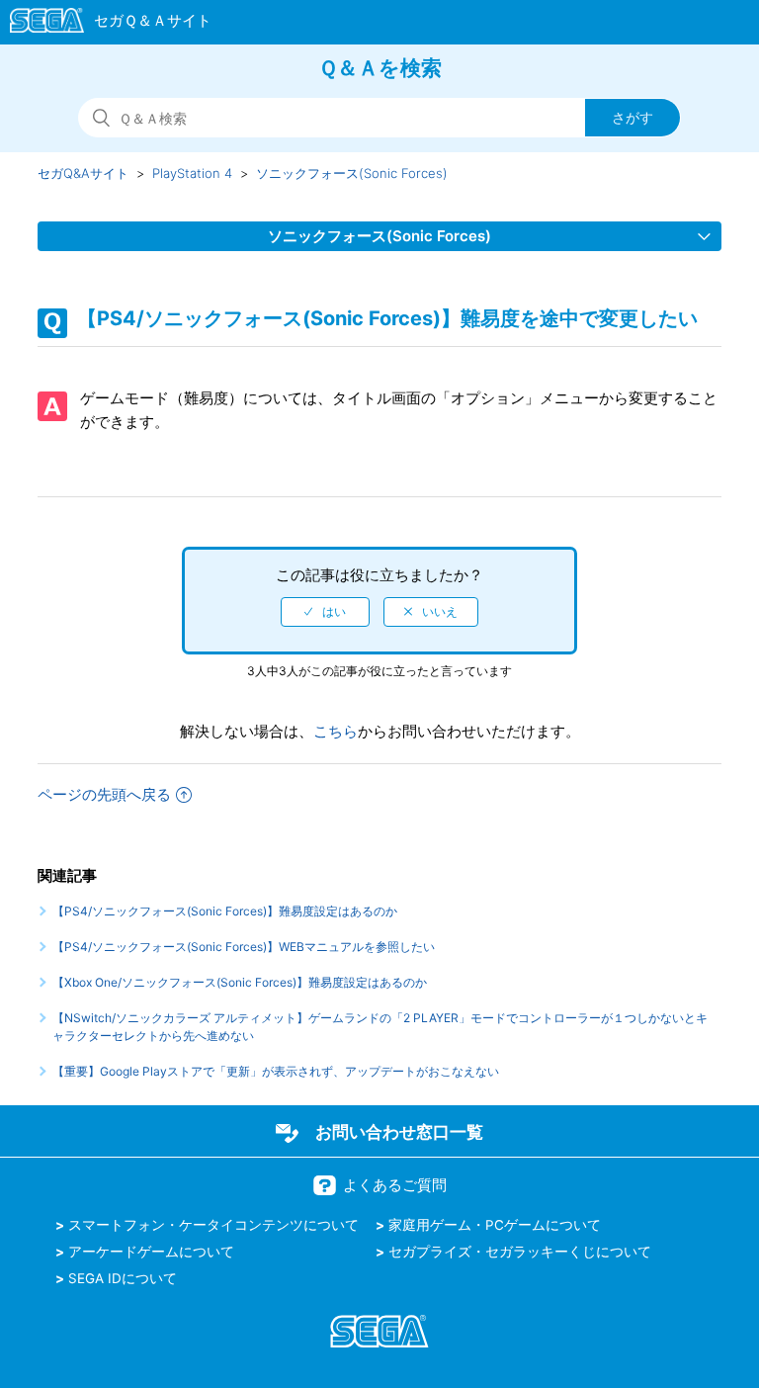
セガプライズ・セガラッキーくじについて (519, 1251)
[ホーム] (101, 24)
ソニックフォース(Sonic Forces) (352, 173)
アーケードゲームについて (151, 1251)
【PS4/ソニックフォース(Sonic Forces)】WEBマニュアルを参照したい (243, 946)
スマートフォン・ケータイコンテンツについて (213, 1225)
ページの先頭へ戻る (104, 794)
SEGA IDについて (122, 1278)
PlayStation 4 (192, 173)
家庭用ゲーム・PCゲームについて (494, 1225)
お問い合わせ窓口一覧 (399, 1132)
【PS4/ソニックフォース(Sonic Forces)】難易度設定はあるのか (224, 911)
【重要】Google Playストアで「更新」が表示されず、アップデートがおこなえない (275, 1071)
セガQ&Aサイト (83, 173)
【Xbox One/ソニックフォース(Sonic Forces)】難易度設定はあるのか (239, 982)
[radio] (325, 612)
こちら (335, 731)
